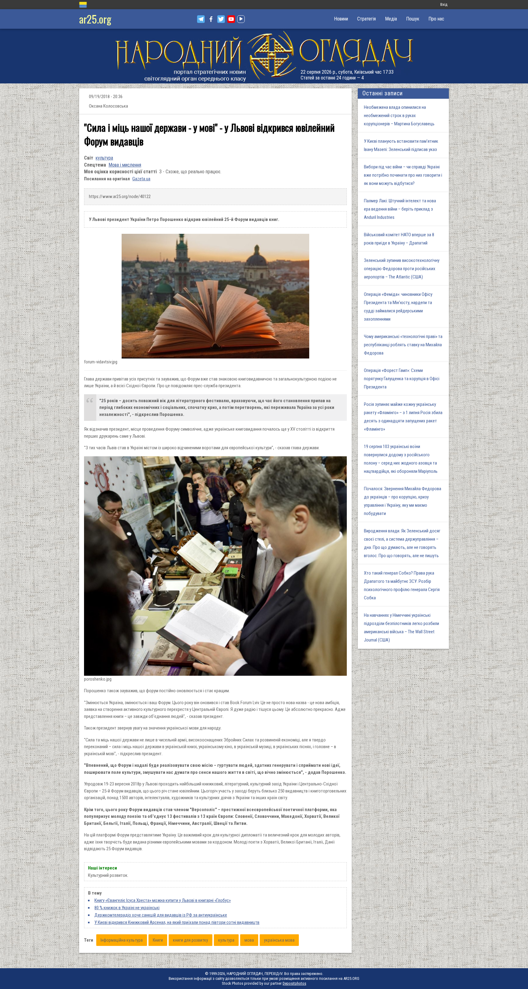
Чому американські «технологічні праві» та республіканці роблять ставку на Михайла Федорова (403, 345)
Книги (158, 940)
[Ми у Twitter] (221, 19)
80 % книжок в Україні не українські (127, 907)
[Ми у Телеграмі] (201, 19)
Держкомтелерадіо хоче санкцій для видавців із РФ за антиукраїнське (160, 915)
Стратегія (366, 19)
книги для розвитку (190, 940)
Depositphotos (294, 983)
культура (104, 158)
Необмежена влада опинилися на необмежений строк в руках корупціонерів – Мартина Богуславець (399, 116)
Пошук (412, 19)
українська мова (279, 940)
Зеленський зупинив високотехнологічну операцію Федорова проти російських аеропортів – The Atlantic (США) (401, 269)
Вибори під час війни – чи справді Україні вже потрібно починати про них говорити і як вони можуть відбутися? (403, 175)
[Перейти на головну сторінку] (264, 56)
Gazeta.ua (141, 179)
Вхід (443, 4)
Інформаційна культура (122, 940)
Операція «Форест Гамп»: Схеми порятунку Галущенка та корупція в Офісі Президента (401, 379)
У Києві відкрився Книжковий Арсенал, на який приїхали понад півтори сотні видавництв (176, 922)
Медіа (391, 19)
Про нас (436, 19)
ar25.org (95, 19)
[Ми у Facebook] (211, 19)
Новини (341, 19)
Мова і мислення (124, 165)
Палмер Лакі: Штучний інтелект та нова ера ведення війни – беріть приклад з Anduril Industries (400, 209)
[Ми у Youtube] (231, 19)
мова (249, 940)
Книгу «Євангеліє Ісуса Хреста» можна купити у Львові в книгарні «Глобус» (162, 900)
